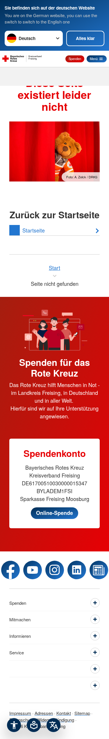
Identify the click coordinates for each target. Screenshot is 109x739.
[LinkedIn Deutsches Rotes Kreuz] (76, 570)
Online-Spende (54, 513)
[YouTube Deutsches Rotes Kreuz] (32, 570)
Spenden (75, 58)
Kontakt (63, 713)
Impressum (20, 713)
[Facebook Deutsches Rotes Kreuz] (10, 570)
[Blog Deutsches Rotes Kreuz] (99, 570)
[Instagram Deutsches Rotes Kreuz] (54, 570)
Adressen (44, 713)
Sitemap (82, 713)
